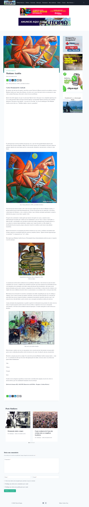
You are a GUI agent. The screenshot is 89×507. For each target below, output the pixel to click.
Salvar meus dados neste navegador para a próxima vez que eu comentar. (20, 480)
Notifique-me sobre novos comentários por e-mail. (16, 484)
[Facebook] (43, 503)
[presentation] (18, 420)
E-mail (35, 477)
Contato (64, 2)
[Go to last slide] (8, 426)
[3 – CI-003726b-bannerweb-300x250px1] (72, 62)
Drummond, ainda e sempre (15, 431)
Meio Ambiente (52, 2)
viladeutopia (11, 433)
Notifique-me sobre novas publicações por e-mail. (16, 487)
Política (27, 2)
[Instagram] (46, 503)
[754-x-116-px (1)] (44, 15)
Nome (6, 477)
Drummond (45, 2)
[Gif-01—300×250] (72, 44)
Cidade (59, 2)
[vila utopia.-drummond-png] (72, 103)
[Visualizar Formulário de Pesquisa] (84, 2)
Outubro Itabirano (11, 70)
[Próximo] (55, 426)
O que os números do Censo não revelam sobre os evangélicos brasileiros (44, 433)
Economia (33, 2)
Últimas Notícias (20, 2)
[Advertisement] (31, 115)
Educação (38, 2)
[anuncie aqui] (44, 25)
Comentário (8, 459)
